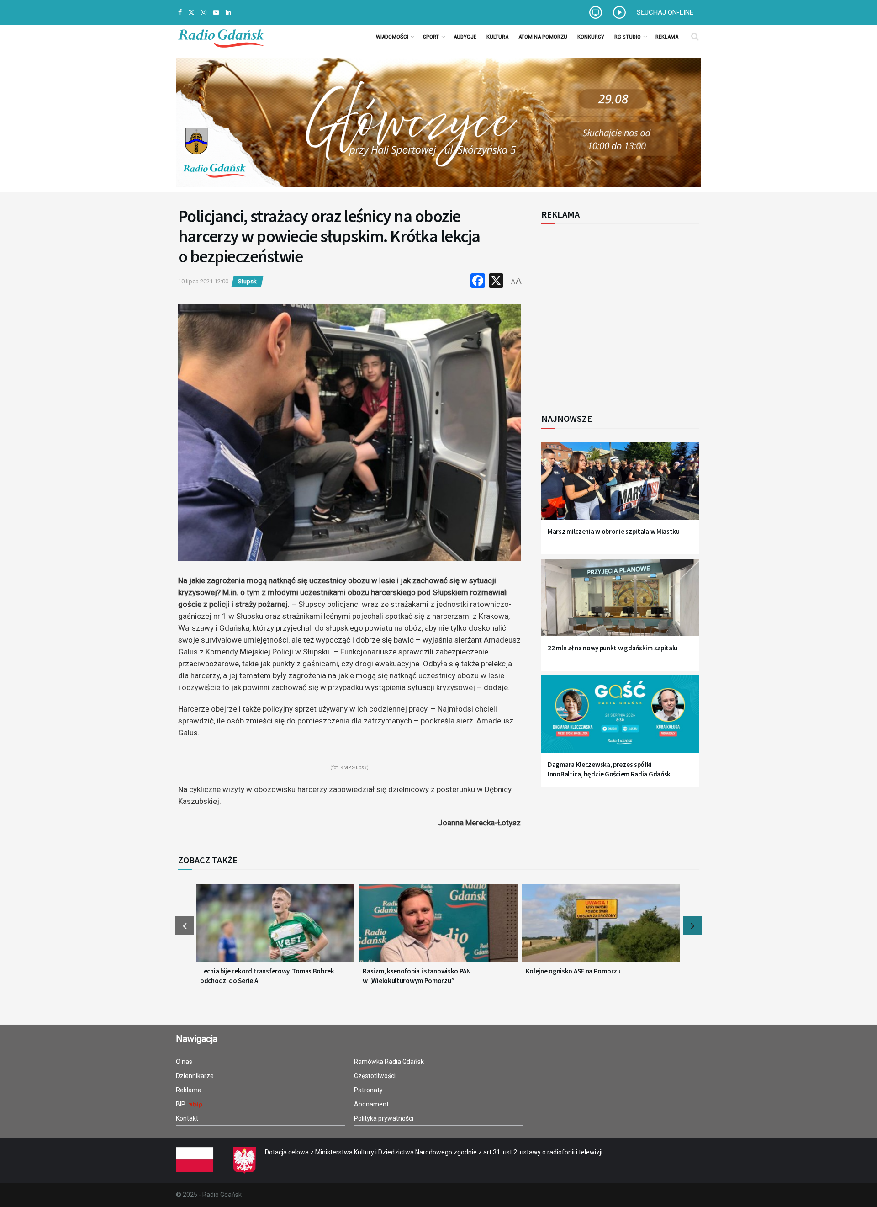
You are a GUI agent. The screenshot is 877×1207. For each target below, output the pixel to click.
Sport (431, 36)
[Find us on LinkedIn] (228, 12)
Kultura (497, 36)
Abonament (371, 1104)
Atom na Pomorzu (542, 36)
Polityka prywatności (383, 1118)
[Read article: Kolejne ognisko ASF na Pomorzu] (601, 928)
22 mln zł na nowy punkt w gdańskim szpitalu (612, 647)
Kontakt (187, 1118)
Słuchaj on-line (665, 12)
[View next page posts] (692, 925)
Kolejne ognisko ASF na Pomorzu (573, 971)
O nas (184, 1061)
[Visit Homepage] (221, 37)
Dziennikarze (195, 1075)
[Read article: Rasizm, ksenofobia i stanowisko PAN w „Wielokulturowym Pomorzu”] (438, 928)
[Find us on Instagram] (203, 12)
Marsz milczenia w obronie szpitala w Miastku (614, 531)
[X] (496, 281)
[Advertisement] (616, 313)
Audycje (465, 36)
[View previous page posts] (184, 925)
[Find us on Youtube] (216, 12)
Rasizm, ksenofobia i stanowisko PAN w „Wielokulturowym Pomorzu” (417, 976)
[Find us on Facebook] (180, 12)
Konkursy (590, 36)
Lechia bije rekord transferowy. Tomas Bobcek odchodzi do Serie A (267, 976)
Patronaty (368, 1090)
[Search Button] (695, 36)
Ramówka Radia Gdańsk (389, 1061)
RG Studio (627, 36)
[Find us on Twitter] (191, 12)
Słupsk (247, 281)
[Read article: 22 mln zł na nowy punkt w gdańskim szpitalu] (620, 603)
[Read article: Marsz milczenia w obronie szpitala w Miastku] (620, 486)
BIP (181, 1104)
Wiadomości (392, 36)
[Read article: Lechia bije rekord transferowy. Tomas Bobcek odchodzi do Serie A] (275, 928)
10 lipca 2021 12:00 (203, 281)
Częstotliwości (375, 1075)
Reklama (666, 36)
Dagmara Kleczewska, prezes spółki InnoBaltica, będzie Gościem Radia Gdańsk (609, 769)
